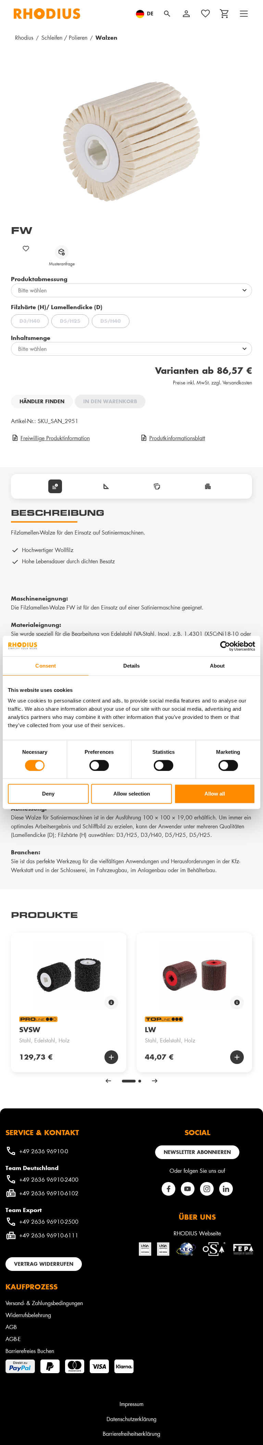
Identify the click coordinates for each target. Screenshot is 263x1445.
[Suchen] (167, 13)
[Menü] (243, 13)
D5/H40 (114, 322)
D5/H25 (74, 322)
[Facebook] (168, 1189)
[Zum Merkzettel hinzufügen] (26, 248)
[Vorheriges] (108, 1081)
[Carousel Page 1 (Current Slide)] (129, 1081)
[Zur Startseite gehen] (47, 13)
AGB (11, 1327)
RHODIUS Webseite (197, 1233)
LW (150, 1029)
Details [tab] (131, 666)
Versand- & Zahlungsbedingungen (44, 1303)
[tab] (55, 486)
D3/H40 (34, 322)
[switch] (99, 765)
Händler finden (42, 401)
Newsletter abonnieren (197, 1152)
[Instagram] (207, 1189)
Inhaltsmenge (30, 337)
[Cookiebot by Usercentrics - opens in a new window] (225, 646)
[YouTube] (188, 1189)
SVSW (29, 1029)
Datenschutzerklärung (131, 1419)
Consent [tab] (45, 666)
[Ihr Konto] (186, 13)
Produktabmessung (39, 279)
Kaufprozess (31, 1286)
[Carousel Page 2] (139, 1081)
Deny (48, 794)
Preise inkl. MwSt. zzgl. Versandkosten (212, 382)
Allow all (214, 794)
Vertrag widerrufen (43, 1264)
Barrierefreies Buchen (29, 1351)
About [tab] (217, 666)
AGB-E (13, 1339)
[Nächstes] (155, 1081)
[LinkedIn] (226, 1189)
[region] (131, 141)
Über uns (197, 1216)
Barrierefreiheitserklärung (131, 1433)
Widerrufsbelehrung (28, 1315)
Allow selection (131, 794)
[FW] (131, 141)
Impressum (131, 1404)
